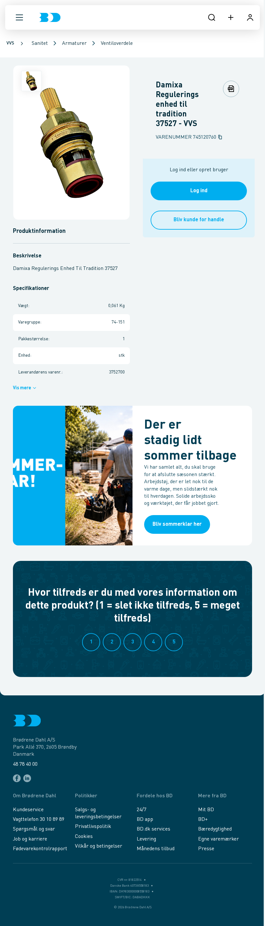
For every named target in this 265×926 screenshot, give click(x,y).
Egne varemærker (218, 839)
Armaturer (74, 43)
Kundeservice (28, 809)
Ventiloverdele (117, 43)
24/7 (141, 809)
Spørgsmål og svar (34, 829)
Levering (146, 839)
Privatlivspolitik (93, 826)
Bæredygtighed (215, 829)
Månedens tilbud (156, 848)
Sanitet (40, 43)
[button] (19, 17)
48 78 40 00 (25, 764)
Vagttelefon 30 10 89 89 (38, 819)
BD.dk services (153, 829)
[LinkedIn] (27, 778)
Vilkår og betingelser (98, 846)
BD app (145, 819)
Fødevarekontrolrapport (40, 848)
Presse (206, 848)
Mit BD (206, 809)
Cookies (84, 836)
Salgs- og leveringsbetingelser (98, 813)
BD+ (203, 819)
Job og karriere (30, 839)
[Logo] (49, 17)
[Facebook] (17, 778)
